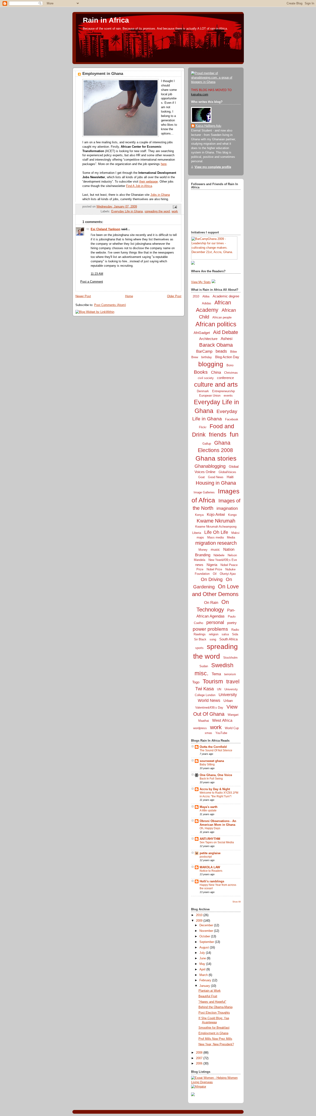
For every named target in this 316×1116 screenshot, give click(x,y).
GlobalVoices (227, 472)
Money (203, 549)
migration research (216, 543)
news (199, 565)
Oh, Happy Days (210, 828)
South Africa (228, 639)
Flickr (202, 427)
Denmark (203, 391)
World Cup (232, 728)
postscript (206, 856)
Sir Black (200, 639)
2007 (199, 1058)
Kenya (199, 515)
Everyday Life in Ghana (127, 211)
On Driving (212, 579)
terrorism (230, 674)
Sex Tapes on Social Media (217, 842)
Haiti (230, 477)
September (207, 942)
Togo (195, 682)
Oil (215, 573)
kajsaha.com (199, 94)
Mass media (215, 537)
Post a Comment (91, 281)
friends (217, 434)
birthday (206, 357)
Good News (215, 477)
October (205, 936)
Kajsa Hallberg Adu (208, 126)
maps (200, 537)
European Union (209, 395)
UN (219, 689)
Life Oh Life (216, 532)
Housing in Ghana (216, 483)
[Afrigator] (198, 1086)
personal (215, 622)
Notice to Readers (211, 870)
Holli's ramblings (212, 881)
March (204, 975)
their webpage (148, 181)
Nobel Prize (214, 569)
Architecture (208, 339)
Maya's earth (208, 807)
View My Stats (201, 282)
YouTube (221, 733)
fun (234, 434)
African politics (215, 324)
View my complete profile (213, 167)
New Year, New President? (216, 1044)
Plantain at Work (209, 990)
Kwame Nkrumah (216, 521)
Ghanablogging (210, 466)
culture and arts (216, 384)
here (164, 164)
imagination (227, 508)
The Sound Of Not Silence (216, 750)
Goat (201, 477)
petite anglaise (210, 853)
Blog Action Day (227, 357)
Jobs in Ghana (160, 194)
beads (221, 351)
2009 (199, 920)
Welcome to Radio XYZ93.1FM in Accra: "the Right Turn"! (219, 794)
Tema (216, 674)
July (202, 952)
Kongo (232, 515)
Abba (205, 296)
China (216, 372)
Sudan (203, 666)
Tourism (213, 681)
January (205, 986)
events (228, 395)
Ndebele (219, 555)
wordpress (200, 728)
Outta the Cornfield (213, 747)
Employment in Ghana (102, 73)
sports (199, 648)
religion (213, 634)
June (203, 958)
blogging (210, 364)
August (204, 947)
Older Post (174, 296)
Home (129, 296)
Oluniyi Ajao (228, 573)
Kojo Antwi (216, 514)
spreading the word (157, 211)
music (215, 549)
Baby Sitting (207, 764)
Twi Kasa (204, 688)
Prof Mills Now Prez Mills (215, 1038)
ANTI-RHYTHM (210, 839)
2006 (199, 1063)
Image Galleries (204, 492)
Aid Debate (225, 332)
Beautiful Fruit (207, 996)
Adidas (206, 303)
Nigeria (212, 565)
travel (232, 682)
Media (231, 537)
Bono (229, 365)
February (205, 980)
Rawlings (200, 634)
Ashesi (226, 338)
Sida (235, 634)
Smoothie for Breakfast (213, 1027)
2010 (196, 296)
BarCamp (204, 351)
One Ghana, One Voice (216, 775)
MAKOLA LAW (210, 867)
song (213, 639)
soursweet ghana (212, 761)
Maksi (235, 533)
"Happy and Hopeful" (212, 1001)
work (175, 211)
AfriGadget (202, 333)
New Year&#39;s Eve (222, 560)
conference (225, 378)
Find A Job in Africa (139, 186)
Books (201, 372)
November (206, 931)
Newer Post (83, 296)
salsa (225, 634)
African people (222, 317)
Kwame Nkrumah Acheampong (215, 526)
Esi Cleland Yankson (105, 229)
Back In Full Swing (211, 778)
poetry (232, 623)
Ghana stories (215, 458)
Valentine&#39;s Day (209, 707)
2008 (199, 1052)
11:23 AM (97, 273)
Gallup (206, 443)
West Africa (222, 720)
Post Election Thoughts (214, 1012)
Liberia (196, 533)
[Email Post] (174, 206)
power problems (210, 629)
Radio (235, 629)
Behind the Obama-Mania (215, 1007)
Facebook (231, 419)
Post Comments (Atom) (110, 305)
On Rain (211, 602)
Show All (236, 901)
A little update (208, 810)
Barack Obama (216, 345)
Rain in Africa (106, 20)
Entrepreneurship (223, 391)
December (206, 925)
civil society (206, 378)
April (202, 969)
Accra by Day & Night (215, 789)
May (202, 964)
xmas (208, 733)
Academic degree (226, 296)
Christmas (231, 372)
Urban (228, 701)
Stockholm (230, 657)
